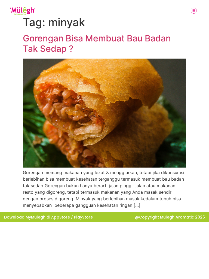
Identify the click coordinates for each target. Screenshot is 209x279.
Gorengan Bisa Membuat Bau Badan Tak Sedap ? (97, 43)
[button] (194, 11)
